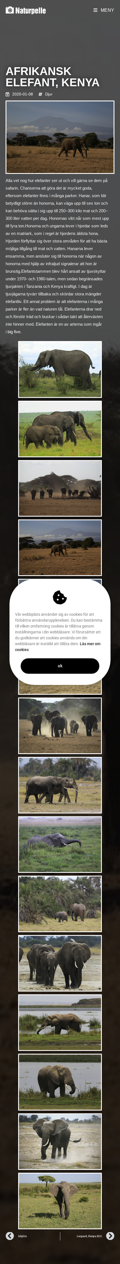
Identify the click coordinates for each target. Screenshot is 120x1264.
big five (14, 331)
